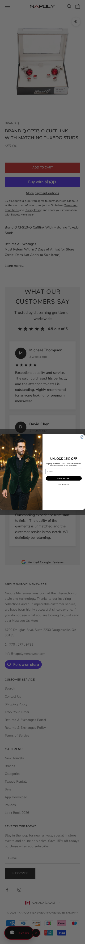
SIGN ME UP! (63, 478)
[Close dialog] (82, 437)
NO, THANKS (64, 485)
